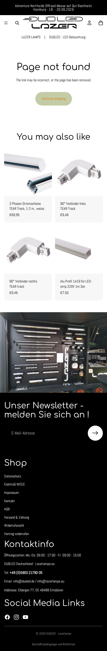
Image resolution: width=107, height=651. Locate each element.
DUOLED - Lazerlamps (58, 633)
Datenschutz (12, 476)
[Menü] (6, 23)
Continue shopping (54, 98)
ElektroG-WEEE (14, 484)
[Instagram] (16, 617)
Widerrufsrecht (14, 525)
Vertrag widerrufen (16, 533)
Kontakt (9, 501)
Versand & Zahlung (16, 517)
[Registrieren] (95, 433)
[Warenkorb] (100, 23)
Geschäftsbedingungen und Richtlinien (53, 644)
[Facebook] (7, 617)
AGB (7, 509)
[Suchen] (17, 23)
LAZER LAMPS (31, 37)
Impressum (11, 492)
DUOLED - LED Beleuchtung (67, 37)
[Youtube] (25, 617)
